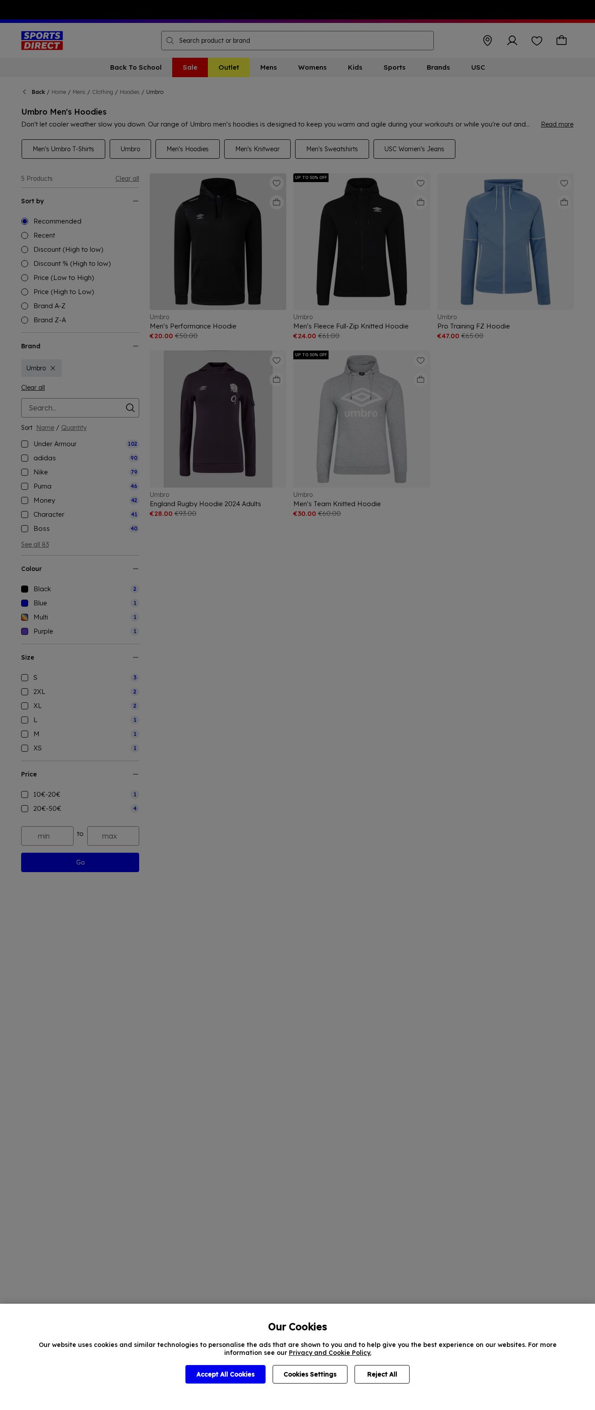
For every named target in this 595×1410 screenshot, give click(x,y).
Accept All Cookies (225, 1374)
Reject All (382, 1374)
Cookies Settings (310, 1374)
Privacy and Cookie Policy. (330, 1353)
